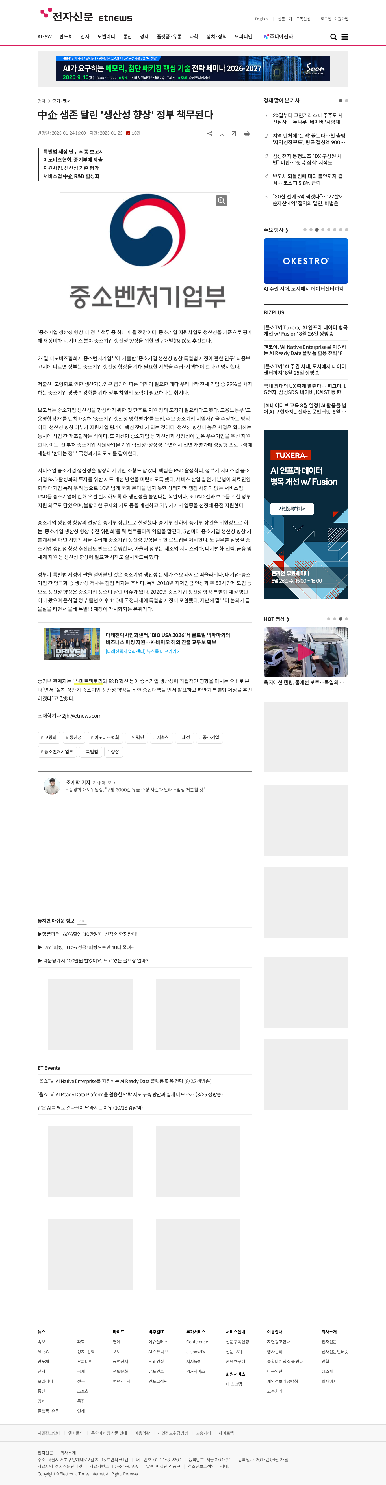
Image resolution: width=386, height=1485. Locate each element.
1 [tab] (340, 100)
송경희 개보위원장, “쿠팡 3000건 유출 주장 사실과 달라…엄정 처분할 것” (137, 790)
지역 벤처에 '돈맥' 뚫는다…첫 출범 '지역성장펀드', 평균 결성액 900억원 (309, 139)
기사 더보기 (103, 782)
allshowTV (195, 1351)
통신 (127, 37)
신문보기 (285, 18)
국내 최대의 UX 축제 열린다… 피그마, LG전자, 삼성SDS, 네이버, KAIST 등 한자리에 (305, 392)
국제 (81, 1371)
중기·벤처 (61, 101)
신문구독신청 (237, 1341)
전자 (85, 37)
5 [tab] (328, 229)
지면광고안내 (278, 1341)
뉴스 (41, 1332)
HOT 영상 (277, 619)
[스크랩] (222, 133)
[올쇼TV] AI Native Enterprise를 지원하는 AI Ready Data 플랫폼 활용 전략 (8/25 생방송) (124, 1081)
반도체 (66, 37)
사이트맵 (226, 1433)
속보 (41, 1341)
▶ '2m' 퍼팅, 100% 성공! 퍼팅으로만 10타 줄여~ (85, 947)
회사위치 (329, 1381)
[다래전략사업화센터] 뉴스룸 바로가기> (142, 652)
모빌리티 (106, 37)
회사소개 (68, 1453)
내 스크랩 (234, 1384)
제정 (186, 738)
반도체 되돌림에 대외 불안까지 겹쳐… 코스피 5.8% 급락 (308, 179)
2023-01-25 (120, 133)
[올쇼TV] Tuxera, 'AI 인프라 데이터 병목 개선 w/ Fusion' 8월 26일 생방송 (306, 331)
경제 (144, 37)
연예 (116, 1341)
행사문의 (275, 1351)
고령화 (50, 738)
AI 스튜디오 (158, 1351)
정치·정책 (216, 37)
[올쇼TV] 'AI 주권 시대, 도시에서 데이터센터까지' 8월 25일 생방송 (305, 370)
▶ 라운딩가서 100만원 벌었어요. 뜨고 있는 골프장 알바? (93, 961)
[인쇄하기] (247, 133)
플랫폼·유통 (169, 37)
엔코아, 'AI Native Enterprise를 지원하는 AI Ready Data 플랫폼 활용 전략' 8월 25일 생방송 (306, 353)
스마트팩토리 (88, 681)
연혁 (325, 1361)
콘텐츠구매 (235, 1361)
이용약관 (275, 1371)
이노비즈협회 (106, 738)
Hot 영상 (156, 1361)
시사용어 (194, 1361)
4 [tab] (322, 229)
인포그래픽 (158, 1381)
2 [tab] (346, 100)
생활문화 (120, 1371)
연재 (81, 1411)
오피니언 (243, 37)
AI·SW (44, 37)
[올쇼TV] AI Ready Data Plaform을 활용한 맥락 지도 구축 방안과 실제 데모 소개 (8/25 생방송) (130, 1094)
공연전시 (120, 1361)
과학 (194, 37)
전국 (81, 1381)
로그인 (326, 18)
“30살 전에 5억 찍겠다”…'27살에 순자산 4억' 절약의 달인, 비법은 (308, 200)
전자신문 (329, 1341)
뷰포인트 (156, 1371)
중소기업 (211, 738)
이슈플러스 (158, 1341)
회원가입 (341, 18)
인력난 (138, 738)
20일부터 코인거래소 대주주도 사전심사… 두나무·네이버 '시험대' (308, 119)
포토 (116, 1351)
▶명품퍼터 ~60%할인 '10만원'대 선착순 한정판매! (88, 934)
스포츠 (83, 1391)
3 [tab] (316, 229)
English (261, 18)
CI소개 (327, 1371)
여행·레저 (121, 1381)
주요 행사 (276, 230)
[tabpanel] (306, 159)
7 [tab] (340, 229)
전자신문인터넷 (335, 1351)
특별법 (92, 752)
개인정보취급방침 (282, 1381)
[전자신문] (86, 14)
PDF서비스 (195, 1371)
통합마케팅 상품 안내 (285, 1361)
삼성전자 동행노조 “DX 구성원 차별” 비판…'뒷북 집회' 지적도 (307, 159)
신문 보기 (234, 1351)
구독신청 (303, 18)
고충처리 (275, 1391)
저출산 (163, 738)
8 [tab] (346, 229)
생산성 (75, 738)
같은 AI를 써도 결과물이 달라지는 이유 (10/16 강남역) (90, 1108)
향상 (115, 752)
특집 (81, 1401)
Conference (197, 1341)
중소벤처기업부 (58, 752)
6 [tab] (334, 229)
